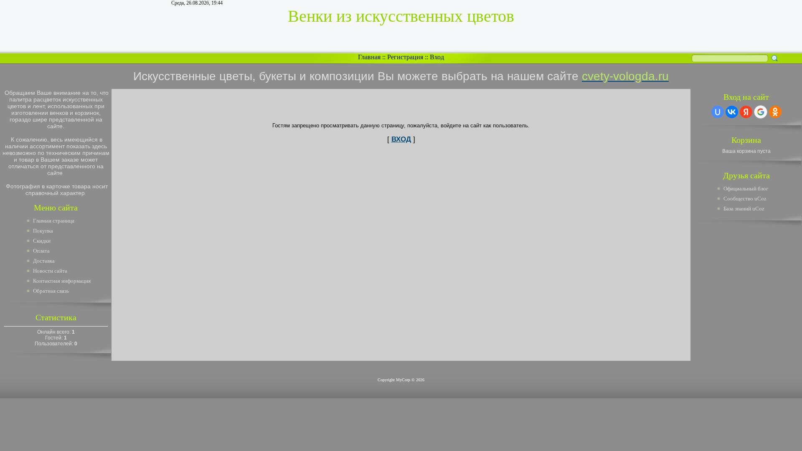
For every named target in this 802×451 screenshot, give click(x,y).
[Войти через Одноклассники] (775, 112)
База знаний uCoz (743, 208)
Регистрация (405, 57)
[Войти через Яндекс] (746, 112)
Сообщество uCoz (744, 198)
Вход (437, 57)
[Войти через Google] (760, 112)
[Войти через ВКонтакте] (732, 112)
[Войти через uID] (717, 112)
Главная (369, 57)
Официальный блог (745, 188)
